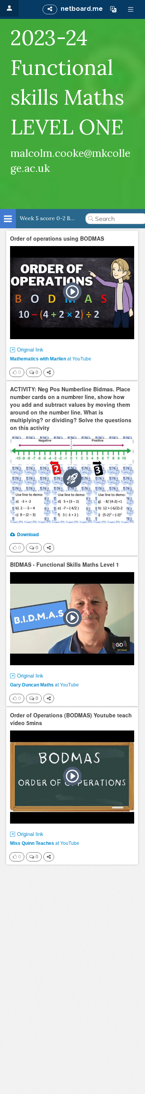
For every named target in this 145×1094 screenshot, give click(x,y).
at (50, 358)
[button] (113, 9)
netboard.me (82, 8)
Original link (30, 349)
